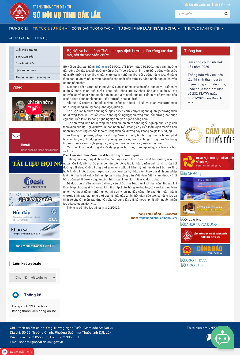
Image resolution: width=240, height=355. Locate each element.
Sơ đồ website (199, 5)
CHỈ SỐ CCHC (19, 38)
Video (17, 87)
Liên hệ (224, 5)
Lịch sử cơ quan (26, 70)
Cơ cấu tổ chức (25, 63)
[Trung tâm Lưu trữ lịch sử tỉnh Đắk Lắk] (192, 265)
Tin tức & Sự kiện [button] (49, 28)
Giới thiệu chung (26, 49)
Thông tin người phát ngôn (33, 77)
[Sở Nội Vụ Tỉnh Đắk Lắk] (63, 12)
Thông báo (193, 51)
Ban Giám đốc (24, 56)
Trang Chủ (18, 28)
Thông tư (101, 66)
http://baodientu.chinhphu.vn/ (158, 218)
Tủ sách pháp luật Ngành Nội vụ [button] (147, 28)
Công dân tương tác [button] (91, 28)
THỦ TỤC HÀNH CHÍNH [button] (202, 28)
